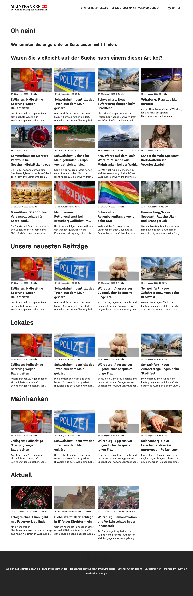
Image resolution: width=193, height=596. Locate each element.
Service (116, 7)
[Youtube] (105, 559)
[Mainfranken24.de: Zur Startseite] (29, 8)
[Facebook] (87, 559)
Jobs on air (129, 7)
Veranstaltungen (148, 7)
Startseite (87, 7)
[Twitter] (96, 559)
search (179, 8)
